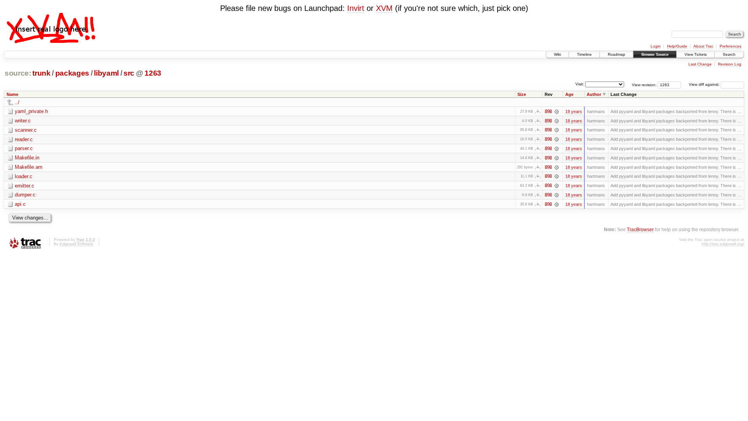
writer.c (23, 121)
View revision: (644, 84)
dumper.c (25, 195)
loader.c (23, 176)
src (128, 73)
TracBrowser (640, 229)
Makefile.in (27, 158)
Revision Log (729, 64)
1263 (153, 73)
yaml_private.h (31, 111)
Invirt (355, 8)
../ (17, 102)
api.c (20, 204)
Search (729, 54)
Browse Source (655, 54)
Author (594, 94)
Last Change (700, 64)
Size (521, 94)
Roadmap (616, 54)
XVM (384, 8)
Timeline (584, 54)
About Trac (703, 46)
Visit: (579, 84)
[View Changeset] (556, 111)
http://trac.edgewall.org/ (723, 244)
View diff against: (705, 84)
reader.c (24, 139)
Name (12, 94)
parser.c (24, 148)
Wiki (557, 54)
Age (569, 94)
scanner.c (26, 130)
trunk (41, 73)
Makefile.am (28, 167)
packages (72, 73)
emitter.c (24, 186)
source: (18, 73)
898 (548, 111)
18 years (573, 111)
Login (656, 46)
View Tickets (695, 54)
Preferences (730, 46)
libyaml (106, 73)
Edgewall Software (76, 244)
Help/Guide (677, 46)
